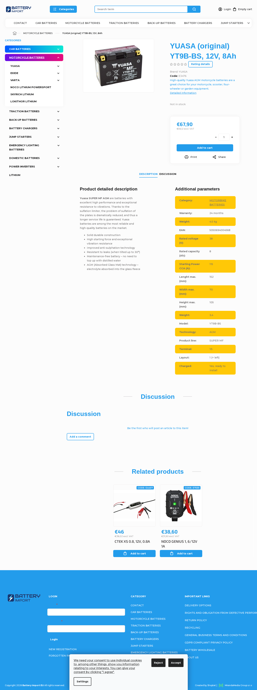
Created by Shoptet (205, 685)
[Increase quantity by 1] (232, 137)
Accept (176, 662)
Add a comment (80, 436)
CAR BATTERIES (46, 23)
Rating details (200, 64)
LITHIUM (14, 175)
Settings (82, 681)
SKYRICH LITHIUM (22, 94)
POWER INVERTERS (22, 166)
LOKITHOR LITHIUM (23, 101)
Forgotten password (65, 655)
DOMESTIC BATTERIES (24, 158)
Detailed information (183, 93)
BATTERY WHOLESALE (200, 650)
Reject (158, 662)
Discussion (167, 174)
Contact (20, 23)
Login (54, 639)
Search (194, 9)
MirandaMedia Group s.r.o (238, 685)
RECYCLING (192, 627)
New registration (63, 649)
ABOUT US (192, 657)
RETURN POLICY (196, 620)
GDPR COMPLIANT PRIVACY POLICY (209, 642)
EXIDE (14, 73)
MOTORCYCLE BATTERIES (82, 23)
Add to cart (204, 147)
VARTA (15, 80)
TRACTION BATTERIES (124, 23)
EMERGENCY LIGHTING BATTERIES (24, 147)
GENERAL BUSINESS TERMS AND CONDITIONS (216, 635)
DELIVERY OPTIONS (198, 605)
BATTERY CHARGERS (198, 23)
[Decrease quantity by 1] (216, 137)
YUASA (15, 66)
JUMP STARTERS (232, 23)
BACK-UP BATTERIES (161, 23)
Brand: (178, 71)
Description (148, 174)
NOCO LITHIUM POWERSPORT (30, 87)
